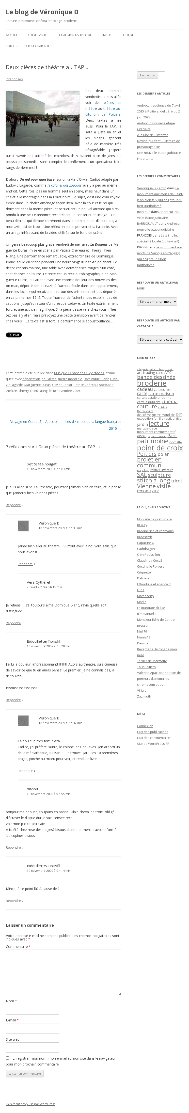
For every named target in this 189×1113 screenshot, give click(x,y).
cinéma (170, 401)
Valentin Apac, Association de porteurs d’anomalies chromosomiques (159, 678)
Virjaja (141, 690)
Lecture (128, 35)
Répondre (13, 505)
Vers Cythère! (38, 582)
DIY (179, 414)
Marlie (141, 602)
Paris (172, 435)
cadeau (145, 389)
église (155, 491)
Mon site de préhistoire (154, 519)
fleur (179, 418)
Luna (140, 590)
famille (158, 418)
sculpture (159, 474)
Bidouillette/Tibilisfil (43, 641)
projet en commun (149, 462)
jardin (142, 424)
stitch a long (153, 480)
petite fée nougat (42, 463)
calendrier (163, 389)
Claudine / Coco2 (149, 560)
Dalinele (143, 578)
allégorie (143, 369)
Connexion (145, 726)
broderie (152, 383)
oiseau (141, 436)
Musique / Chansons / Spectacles (79, 373)
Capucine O (145, 543)
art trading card (150, 372)
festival (169, 418)
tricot (176, 481)
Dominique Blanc (96, 379)
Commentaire (18, 946)
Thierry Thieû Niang (32, 390)
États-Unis (144, 491)
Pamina (142, 643)
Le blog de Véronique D (42, 11)
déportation (31, 379)
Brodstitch (144, 537)
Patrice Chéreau (86, 384)
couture (147, 406)
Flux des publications (152, 732)
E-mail (12, 1020)
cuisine (162, 407)
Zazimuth (144, 696)
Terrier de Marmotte (152, 661)
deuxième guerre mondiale (62, 379)
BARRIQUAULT (147, 223)
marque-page (147, 428)
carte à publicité (149, 402)
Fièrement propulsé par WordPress (30, 1104)
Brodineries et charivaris (155, 531)
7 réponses (14, 79)
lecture (159, 423)
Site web (12, 1039)
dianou (32, 788)
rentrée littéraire (161, 470)
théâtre (11, 390)
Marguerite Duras (37, 384)
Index (106, 35)
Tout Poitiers (146, 667)
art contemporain (161, 369)
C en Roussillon (148, 554)
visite (164, 486)
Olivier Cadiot (62, 384)
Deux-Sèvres (145, 411)
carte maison (161, 393)
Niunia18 (143, 637)
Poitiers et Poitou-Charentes (28, 46)
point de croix (160, 447)
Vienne (146, 486)
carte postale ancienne (154, 397)
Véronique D (49, 523)
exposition (145, 418)
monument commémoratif (156, 431)
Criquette (144, 572)
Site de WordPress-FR (153, 743)
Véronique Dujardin (151, 188)
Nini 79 (142, 631)
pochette (175, 442)
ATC (168, 372)
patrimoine (152, 441)
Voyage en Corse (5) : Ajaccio (31, 421)
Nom (11, 1001)
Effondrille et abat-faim (154, 584)
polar (163, 454)
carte (142, 393)
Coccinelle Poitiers (150, 566)
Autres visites (38, 35)
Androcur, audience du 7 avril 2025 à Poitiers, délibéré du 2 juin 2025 (159, 111)
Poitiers (147, 454)
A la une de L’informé (152, 135)
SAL (142, 474)
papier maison (157, 436)
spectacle (106, 384)
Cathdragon (146, 548)
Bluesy (142, 525)
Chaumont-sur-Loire (75, 35)
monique (143, 211)
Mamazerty (145, 596)
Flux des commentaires (154, 737)
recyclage (143, 470)
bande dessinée (156, 376)
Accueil (12, 35)
